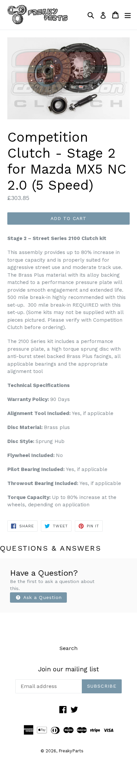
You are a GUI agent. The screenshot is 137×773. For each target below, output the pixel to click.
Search (68, 648)
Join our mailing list (68, 669)
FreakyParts (71, 750)
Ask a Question (42, 597)
